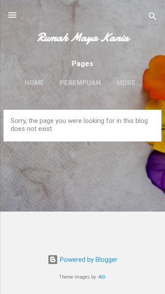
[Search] (152, 17)
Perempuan (80, 83)
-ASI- (101, 277)
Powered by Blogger (87, 260)
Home (34, 83)
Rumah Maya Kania (82, 37)
